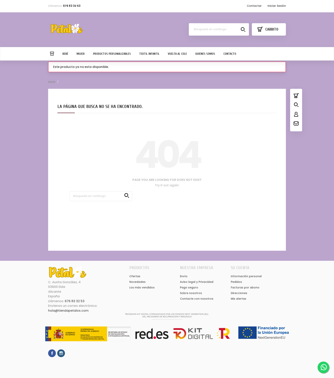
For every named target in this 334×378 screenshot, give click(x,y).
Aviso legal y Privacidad (196, 282)
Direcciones (239, 293)
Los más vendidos (142, 287)
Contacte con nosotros (196, 299)
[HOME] (51, 53)
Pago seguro (189, 287)
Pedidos (236, 282)
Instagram (61, 353)
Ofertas (134, 276)
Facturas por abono (245, 287)
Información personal (246, 276)
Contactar (254, 6)
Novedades (137, 282)
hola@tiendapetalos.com (68, 310)
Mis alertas (238, 299)
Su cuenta (240, 267)
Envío (183, 276)
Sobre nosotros (191, 293)
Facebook (52, 353)
